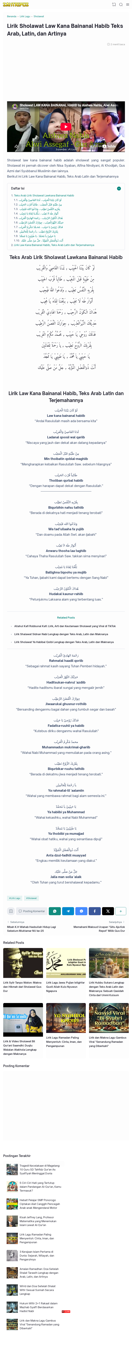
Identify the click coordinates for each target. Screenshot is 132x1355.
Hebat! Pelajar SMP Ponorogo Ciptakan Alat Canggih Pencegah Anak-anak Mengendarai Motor (40, 1203)
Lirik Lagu (15, 898)
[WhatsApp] (55, 911)
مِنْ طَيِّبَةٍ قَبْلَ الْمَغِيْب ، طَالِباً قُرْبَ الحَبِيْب (40, 204)
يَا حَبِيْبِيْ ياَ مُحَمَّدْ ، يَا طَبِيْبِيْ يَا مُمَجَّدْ (37, 236)
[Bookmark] (11, 912)
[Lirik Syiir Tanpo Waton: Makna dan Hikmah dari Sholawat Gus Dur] (23, 977)
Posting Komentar (34, 911)
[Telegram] (68, 911)
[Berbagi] (120, 911)
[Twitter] (108, 911)
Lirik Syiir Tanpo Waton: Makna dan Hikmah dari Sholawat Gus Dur (22, 987)
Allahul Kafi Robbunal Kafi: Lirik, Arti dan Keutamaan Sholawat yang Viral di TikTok (65, 626)
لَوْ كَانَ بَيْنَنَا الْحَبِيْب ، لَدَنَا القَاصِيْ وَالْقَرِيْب (40, 200)
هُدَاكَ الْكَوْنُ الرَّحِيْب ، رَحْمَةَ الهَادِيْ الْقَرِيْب (41, 218)
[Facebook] (95, 911)
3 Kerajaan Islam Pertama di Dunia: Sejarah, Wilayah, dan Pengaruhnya (37, 1255)
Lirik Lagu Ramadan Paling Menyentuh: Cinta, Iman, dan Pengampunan (64, 1042)
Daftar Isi (17, 188)
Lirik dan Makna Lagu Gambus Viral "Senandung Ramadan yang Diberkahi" (107, 1042)
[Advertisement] (66, 73)
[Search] (121, 4)
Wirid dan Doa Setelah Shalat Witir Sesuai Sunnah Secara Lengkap (38, 1290)
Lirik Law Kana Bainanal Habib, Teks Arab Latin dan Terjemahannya (54, 245)
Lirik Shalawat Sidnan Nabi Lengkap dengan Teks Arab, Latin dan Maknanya (61, 634)
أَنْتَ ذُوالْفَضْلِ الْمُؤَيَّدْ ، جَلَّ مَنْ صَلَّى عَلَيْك (41, 240)
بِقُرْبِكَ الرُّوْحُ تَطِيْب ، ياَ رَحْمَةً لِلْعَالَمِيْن (38, 231)
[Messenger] (81, 911)
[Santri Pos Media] (16, 4)
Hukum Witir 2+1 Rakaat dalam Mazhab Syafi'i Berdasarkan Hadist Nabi (38, 1307)
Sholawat (32, 898)
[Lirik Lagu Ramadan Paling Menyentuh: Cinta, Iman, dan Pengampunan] (66, 1032)
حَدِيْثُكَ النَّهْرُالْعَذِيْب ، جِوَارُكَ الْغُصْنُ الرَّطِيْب (41, 222)
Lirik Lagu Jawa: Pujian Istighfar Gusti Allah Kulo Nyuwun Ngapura (65, 987)
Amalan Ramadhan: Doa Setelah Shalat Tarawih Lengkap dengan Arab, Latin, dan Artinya (39, 1272)
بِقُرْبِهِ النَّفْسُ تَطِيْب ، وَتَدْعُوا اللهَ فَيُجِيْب (39, 209)
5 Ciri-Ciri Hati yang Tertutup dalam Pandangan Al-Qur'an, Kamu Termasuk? (40, 1186)
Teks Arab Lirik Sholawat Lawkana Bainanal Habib (44, 195)
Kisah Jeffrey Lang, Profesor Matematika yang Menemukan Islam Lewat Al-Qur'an (38, 1221)
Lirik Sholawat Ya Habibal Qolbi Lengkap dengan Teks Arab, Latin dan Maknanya (64, 642)
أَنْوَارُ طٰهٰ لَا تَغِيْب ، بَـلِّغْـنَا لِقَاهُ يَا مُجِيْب (38, 213)
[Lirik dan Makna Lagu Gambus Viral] (108, 1032)
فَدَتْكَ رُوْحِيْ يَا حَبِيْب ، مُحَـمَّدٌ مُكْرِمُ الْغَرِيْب (41, 227)
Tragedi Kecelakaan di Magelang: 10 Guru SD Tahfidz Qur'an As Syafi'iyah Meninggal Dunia (40, 1169)
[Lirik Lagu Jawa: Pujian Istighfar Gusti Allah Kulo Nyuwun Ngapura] (66, 977)
